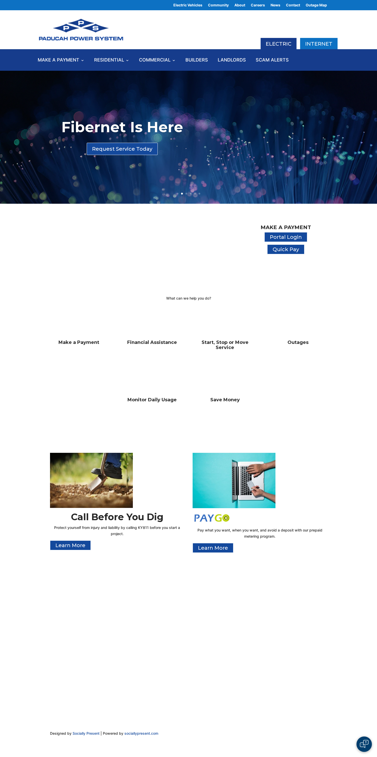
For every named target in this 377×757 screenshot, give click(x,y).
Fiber (274, 602)
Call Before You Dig (289, 595)
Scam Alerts (272, 60)
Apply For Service (69, 610)
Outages (298, 342)
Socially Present (86, 733)
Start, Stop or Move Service (225, 345)
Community (218, 5)
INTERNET (318, 44)
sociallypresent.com (141, 733)
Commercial (155, 60)
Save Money (225, 400)
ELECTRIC (278, 44)
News (275, 5)
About (239, 5)
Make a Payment (58, 60)
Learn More (70, 545)
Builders (196, 60)
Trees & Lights (66, 617)
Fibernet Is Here (122, 127)
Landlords (232, 60)
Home (56, 596)
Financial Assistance (152, 342)
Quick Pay (286, 249)
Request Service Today (122, 149)
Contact (293, 5)
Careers (258, 5)
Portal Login (286, 237)
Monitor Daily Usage (152, 400)
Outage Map (316, 5)
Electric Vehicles (187, 5)
